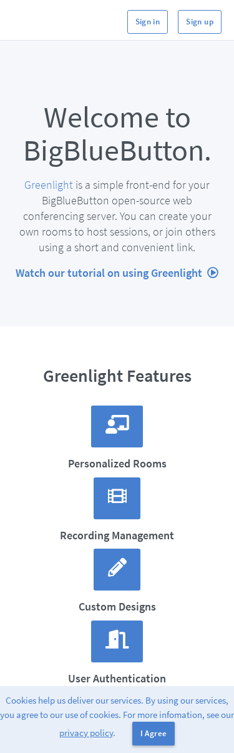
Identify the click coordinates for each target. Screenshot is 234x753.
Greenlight (48, 184)
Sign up (199, 21)
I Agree (153, 733)
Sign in (147, 21)
